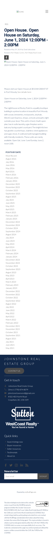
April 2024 (10, 247)
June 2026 (10, 165)
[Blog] (27, 466)
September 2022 (13, 301)
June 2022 (10, 310)
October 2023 (12, 266)
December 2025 (13, 184)
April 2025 (10, 209)
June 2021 (10, 345)
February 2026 (12, 178)
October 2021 (12, 332)
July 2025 (10, 200)
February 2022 (12, 323)
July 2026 (10, 162)
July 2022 (10, 307)
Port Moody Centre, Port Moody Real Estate (26, 53)
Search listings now (15, 442)
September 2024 (13, 231)
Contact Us (14, 371)
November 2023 (13, 263)
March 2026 (11, 174)
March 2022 (11, 319)
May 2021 (10, 348)
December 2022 (13, 291)
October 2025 (12, 190)
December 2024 (13, 222)
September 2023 (13, 269)
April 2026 (10, 171)
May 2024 (10, 244)
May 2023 (10, 275)
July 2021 (10, 342)
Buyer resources (14, 445)
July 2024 (10, 237)
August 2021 (11, 338)
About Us (11, 456)
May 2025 (10, 206)
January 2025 (11, 218)
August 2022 (11, 304)
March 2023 (11, 282)
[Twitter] (12, 466)
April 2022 (10, 316)
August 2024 (11, 234)
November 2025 (13, 187)
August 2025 (11, 196)
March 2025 (11, 212)
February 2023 (12, 285)
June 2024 (10, 241)
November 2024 (13, 225)
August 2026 (11, 159)
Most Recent (11, 156)
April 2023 (10, 278)
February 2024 (12, 253)
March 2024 (11, 250)
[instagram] (17, 466)
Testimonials (12, 452)
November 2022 (13, 294)
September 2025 (13, 193)
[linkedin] (22, 466)
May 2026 (10, 168)
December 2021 (13, 326)
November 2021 (13, 329)
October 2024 (12, 228)
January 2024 (11, 256)
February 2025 (12, 215)
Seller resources (14, 449)
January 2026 (11, 181)
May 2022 (10, 313)
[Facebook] (6, 466)
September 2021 (13, 335)
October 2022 (12, 297)
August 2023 (11, 272)
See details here (24, 92)
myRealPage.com (30, 492)
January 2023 (11, 288)
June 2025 (10, 203)
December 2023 (13, 259)
